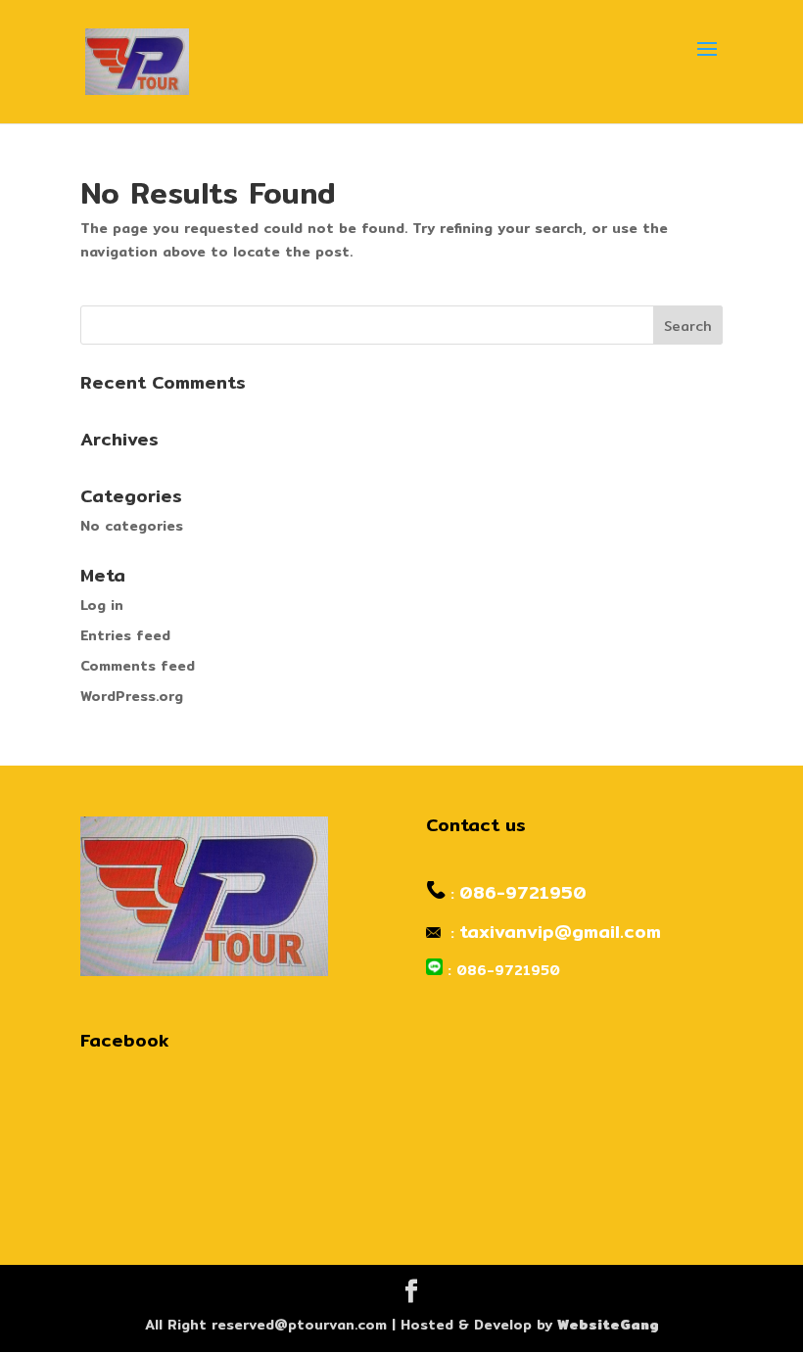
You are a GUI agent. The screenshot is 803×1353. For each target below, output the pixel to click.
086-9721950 (523, 892)
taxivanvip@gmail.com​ (560, 931)
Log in (101, 605)
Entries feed (125, 635)
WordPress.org (131, 696)
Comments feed (137, 665)
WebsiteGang (608, 1324)
